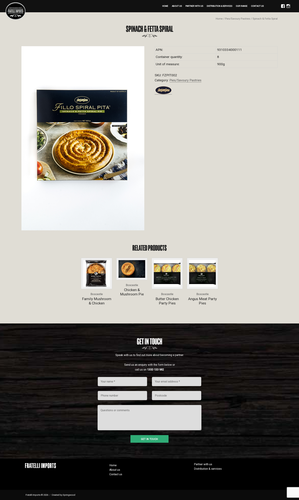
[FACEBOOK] (282, 8)
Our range (241, 6)
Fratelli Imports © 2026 (37, 495)
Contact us (257, 6)
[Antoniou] (163, 90)
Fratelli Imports (40, 465)
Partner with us (194, 6)
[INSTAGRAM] (287, 8)
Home (165, 6)
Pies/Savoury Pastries (237, 18)
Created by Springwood (63, 495)
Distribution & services (219, 6)
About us (177, 6)
